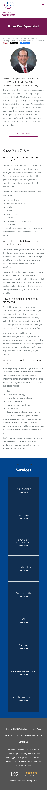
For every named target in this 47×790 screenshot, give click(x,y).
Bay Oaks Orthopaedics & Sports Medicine (19, 38)
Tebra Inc (23, 729)
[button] (43, 5)
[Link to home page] (10, 9)
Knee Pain (40, 40)
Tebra (35, 780)
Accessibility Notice (33, 735)
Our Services (28, 40)
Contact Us (23, 742)
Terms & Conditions (13, 735)
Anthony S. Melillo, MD (11, 40)
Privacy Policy (36, 729)
